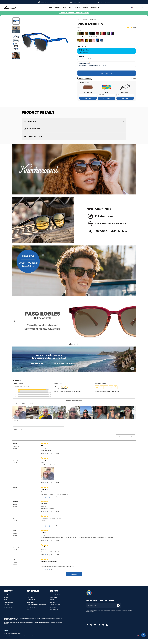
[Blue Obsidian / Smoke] (97, 40)
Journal (6, 597)
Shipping (52, 602)
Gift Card (6, 604)
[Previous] (14, 321)
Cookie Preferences (35, 635)
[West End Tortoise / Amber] (82, 33)
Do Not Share (29, 635)
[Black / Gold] (86, 40)
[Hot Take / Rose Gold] (82, 40)
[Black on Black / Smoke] (93, 33)
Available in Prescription (85, 78)
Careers (29, 595)
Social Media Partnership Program (36, 604)
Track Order (53, 597)
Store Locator (54, 609)
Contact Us (53, 607)
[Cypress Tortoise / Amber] (90, 40)
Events (29, 609)
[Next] (66, 46)
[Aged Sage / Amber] (79, 33)
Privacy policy (11, 635)
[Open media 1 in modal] (46, 42)
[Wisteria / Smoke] (112, 33)
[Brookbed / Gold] (79, 40)
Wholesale (30, 597)
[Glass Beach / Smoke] (108, 33)
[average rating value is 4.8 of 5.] (129, 27)
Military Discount (8, 602)
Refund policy (6, 635)
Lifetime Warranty (55, 604)
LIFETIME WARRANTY (37, 364)
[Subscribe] (118, 605)
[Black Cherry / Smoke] (104, 33)
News (5, 599)
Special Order (31, 599)
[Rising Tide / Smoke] (90, 33)
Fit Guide (133, 78)
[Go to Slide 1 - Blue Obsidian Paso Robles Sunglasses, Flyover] (16, 21)
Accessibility (23, 635)
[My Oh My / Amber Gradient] (97, 33)
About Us (6, 595)
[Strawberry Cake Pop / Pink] (93, 40)
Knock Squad (30, 602)
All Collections (8, 607)
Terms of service (18, 635)
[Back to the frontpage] (78, 19)
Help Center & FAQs (55, 595)
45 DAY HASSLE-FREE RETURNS (62, 364)
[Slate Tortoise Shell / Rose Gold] (101, 33)
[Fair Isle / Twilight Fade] (101, 40)
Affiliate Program (31, 607)
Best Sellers (84, 19)
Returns (52, 599)
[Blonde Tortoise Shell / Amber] (86, 33)
